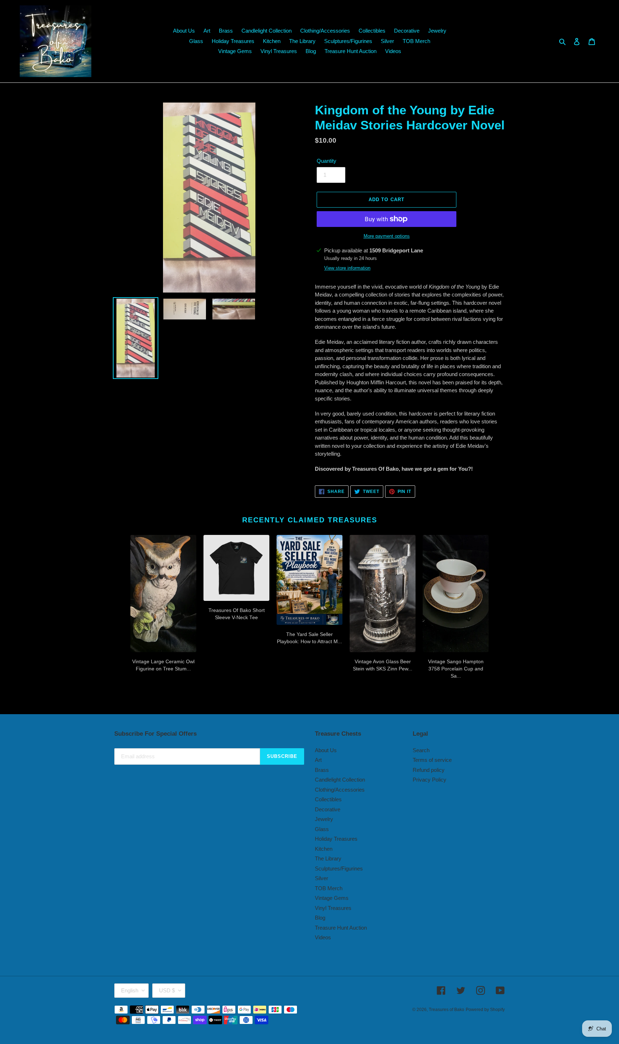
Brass (322, 770)
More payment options (387, 236)
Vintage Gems (332, 898)
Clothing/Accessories (340, 790)
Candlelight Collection (340, 780)
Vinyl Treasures (333, 908)
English (129, 990)
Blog (320, 918)
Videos (323, 937)
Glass (322, 829)
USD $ (167, 990)
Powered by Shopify (485, 1009)
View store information (347, 268)
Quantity (326, 161)
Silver (321, 878)
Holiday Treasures (336, 839)
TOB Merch (328, 888)
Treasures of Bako (446, 1009)
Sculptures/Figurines (339, 868)
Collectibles (328, 799)
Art (318, 760)
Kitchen (323, 849)
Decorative (327, 809)
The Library (328, 858)
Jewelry (324, 819)
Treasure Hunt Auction (341, 928)
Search (421, 750)
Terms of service (432, 760)
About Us (326, 750)
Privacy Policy (429, 780)
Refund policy (429, 770)
